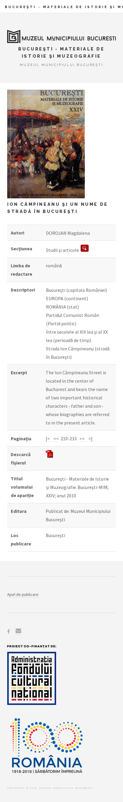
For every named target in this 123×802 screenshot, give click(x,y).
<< (56, 438)
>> (82, 438)
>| (90, 438)
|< (48, 438)
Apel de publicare (23, 594)
